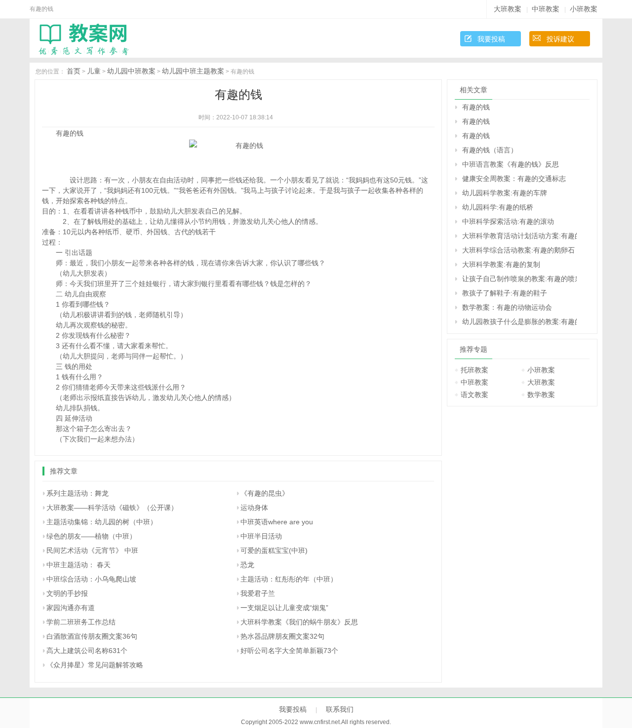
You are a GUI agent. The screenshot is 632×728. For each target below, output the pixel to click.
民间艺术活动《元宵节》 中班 (92, 550)
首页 (73, 71)
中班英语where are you (276, 522)
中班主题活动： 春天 (78, 565)
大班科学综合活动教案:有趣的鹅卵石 (518, 250)
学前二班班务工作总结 (81, 622)
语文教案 (474, 395)
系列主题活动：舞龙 (77, 493)
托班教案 (474, 370)
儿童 (94, 71)
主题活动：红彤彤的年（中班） (288, 579)
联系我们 (340, 709)
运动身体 (254, 507)
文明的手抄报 (67, 593)
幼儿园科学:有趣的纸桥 (497, 207)
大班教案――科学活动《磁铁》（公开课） (112, 507)
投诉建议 (560, 39)
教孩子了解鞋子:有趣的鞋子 (504, 293)
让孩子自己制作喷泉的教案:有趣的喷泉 (519, 279)
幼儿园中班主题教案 (193, 71)
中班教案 (545, 9)
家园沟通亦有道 (70, 608)
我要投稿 (491, 39)
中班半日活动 (261, 536)
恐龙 (247, 565)
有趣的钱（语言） (489, 150)
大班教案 (507, 9)
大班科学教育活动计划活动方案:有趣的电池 (519, 236)
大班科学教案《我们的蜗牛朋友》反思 (299, 622)
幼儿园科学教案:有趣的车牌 (504, 193)
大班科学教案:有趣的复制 (501, 264)
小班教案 (583, 9)
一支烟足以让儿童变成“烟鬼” (284, 608)
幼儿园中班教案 (131, 71)
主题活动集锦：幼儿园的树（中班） (101, 522)
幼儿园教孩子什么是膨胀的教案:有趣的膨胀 (519, 322)
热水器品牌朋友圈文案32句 (282, 636)
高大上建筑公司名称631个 (86, 651)
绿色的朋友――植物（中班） (91, 536)
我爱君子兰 (257, 593)
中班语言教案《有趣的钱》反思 (510, 164)
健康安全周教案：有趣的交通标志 (514, 178)
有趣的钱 (476, 107)
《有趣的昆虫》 (264, 493)
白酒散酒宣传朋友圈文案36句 (91, 636)
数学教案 (541, 395)
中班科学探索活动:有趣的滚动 (508, 221)
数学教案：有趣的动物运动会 (507, 307)
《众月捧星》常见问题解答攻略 (94, 665)
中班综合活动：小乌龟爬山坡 (91, 579)
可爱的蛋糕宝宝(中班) (274, 550)
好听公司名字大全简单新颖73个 (289, 651)
